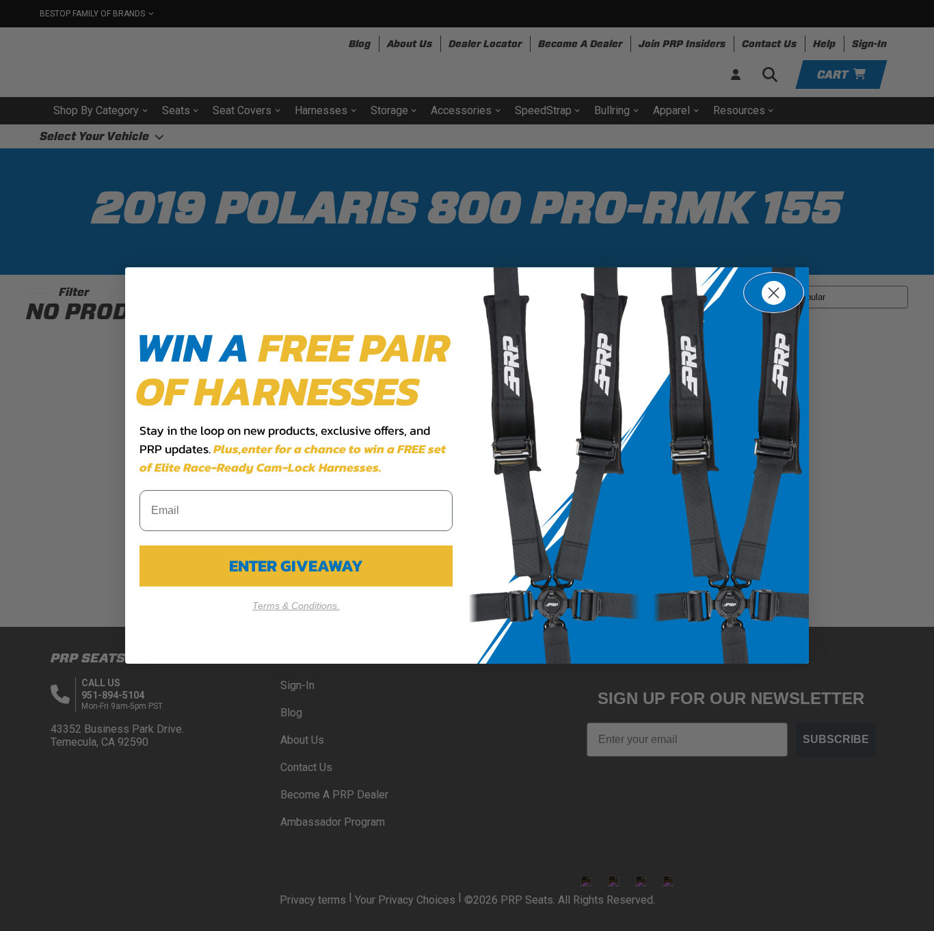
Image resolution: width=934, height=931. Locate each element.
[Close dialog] (773, 292)
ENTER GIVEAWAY (296, 566)
